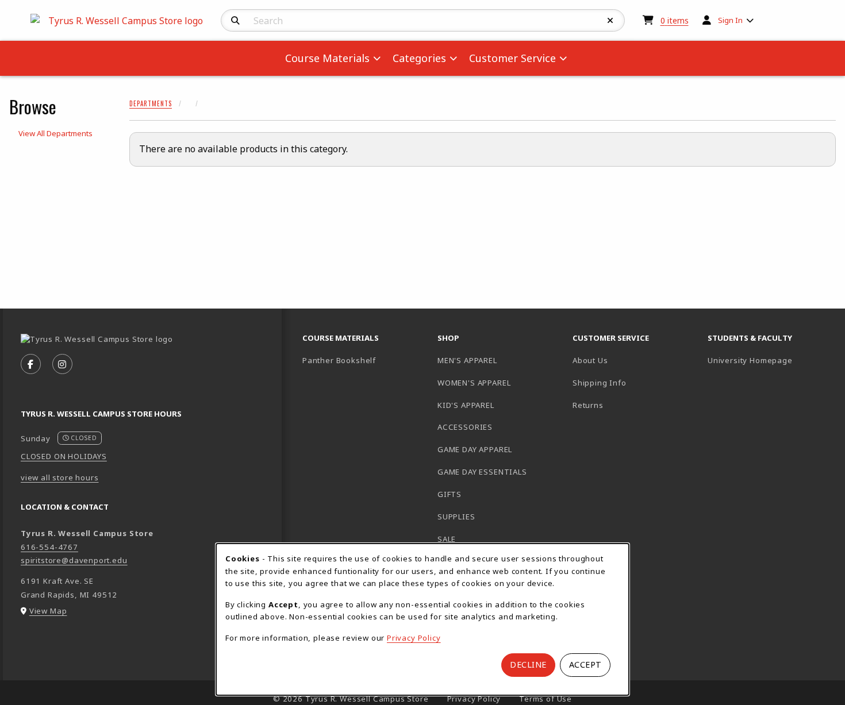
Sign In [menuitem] (730, 20)
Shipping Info (600, 382)
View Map (48, 611)
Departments (150, 103)
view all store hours (60, 477)
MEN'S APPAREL (467, 360)
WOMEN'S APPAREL (473, 382)
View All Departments (55, 133)
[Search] (235, 20)
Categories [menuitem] (419, 58)
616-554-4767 (49, 547)
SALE (446, 539)
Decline (528, 664)
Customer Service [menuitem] (512, 58)
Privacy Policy (414, 638)
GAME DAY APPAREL (474, 449)
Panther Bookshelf (365, 360)
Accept (585, 664)
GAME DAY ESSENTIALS (482, 472)
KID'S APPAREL (465, 405)
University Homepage (771, 360)
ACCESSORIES (465, 427)
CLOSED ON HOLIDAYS (64, 456)
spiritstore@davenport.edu (74, 560)
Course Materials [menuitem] (327, 58)
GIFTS (449, 494)
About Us (590, 360)
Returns (588, 405)
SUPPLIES (456, 516)
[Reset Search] (610, 20)
